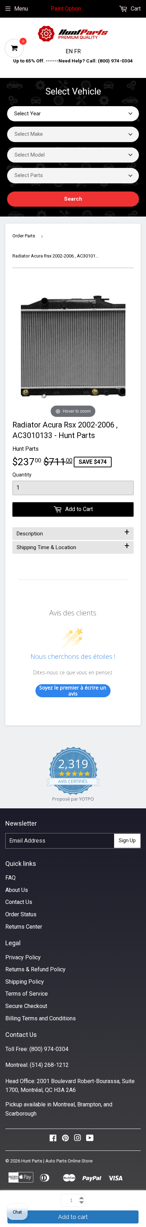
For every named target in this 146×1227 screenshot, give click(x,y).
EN (70, 51)
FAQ (10, 877)
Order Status (20, 914)
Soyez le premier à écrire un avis (72, 690)
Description (73, 532)
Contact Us (18, 902)
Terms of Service (26, 993)
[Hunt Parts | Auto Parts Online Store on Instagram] (77, 1139)
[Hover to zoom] (73, 348)
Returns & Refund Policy (35, 969)
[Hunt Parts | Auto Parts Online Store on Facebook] (53, 1139)
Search (73, 199)
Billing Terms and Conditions (40, 1018)
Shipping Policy (24, 981)
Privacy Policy (23, 957)
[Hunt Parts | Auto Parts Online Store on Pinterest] (65, 1139)
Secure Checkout (26, 1006)
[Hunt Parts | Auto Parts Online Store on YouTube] (90, 1139)
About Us (16, 890)
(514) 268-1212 (49, 1065)
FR (77, 51)
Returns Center (23, 926)
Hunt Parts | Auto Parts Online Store (56, 1161)
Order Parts (23, 235)
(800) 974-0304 (48, 1049)
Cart (135, 8)
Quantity (22, 475)
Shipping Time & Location (73, 546)
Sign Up (127, 840)
